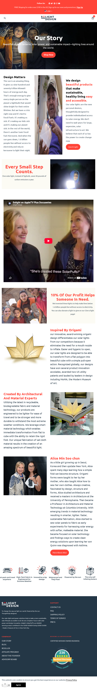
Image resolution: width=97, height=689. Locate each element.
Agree (18, 685)
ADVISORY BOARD (9, 659)
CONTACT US (55, 607)
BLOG (4, 644)
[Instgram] (56, 3)
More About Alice (60, 552)
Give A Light (73, 147)
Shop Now (48, 54)
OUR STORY (6, 641)
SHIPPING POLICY (57, 614)
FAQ (52, 611)
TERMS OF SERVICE (58, 618)
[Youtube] (59, 3)
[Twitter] (52, 3)
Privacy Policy (71, 680)
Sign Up (80, 7)
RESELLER (6, 648)
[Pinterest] (54, 3)
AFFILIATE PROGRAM (10, 652)
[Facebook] (49, 3)
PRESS (52, 622)
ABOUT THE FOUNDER (11, 655)
